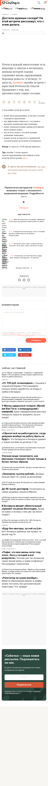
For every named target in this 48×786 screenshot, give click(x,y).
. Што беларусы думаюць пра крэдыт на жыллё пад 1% (22, 531)
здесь (24, 158)
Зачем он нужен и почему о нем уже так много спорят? (23, 510)
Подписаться (24, 684)
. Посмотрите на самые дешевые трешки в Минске (23, 490)
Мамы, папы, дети (8, 430)
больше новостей (23, 268)
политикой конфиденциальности (11, 334)
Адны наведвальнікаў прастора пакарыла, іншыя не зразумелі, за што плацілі (24, 411)
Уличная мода (7, 452)
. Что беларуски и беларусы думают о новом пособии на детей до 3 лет (24, 438)
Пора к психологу (8, 549)
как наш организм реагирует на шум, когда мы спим (26, 170)
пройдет (18, 82)
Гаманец (5, 379)
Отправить (36, 340)
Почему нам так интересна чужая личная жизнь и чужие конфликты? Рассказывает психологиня (23, 558)
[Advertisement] (25, 293)
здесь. (24, 196)
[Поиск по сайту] (39, 2)
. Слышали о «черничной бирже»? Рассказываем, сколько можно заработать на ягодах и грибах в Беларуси (24, 387)
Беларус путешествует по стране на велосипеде (23, 475)
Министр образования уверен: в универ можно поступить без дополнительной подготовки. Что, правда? (22, 582)
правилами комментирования (25, 335)
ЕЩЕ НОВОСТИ (24, 214)
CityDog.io (6, 30)
